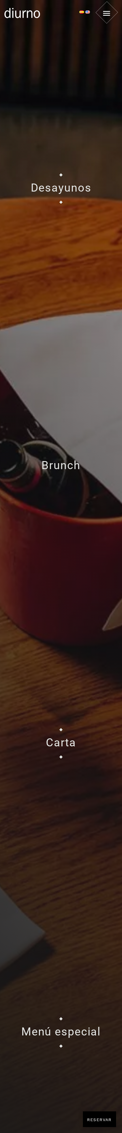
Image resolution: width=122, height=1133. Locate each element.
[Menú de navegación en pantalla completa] (106, 12)
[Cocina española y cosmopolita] (37, 12)
